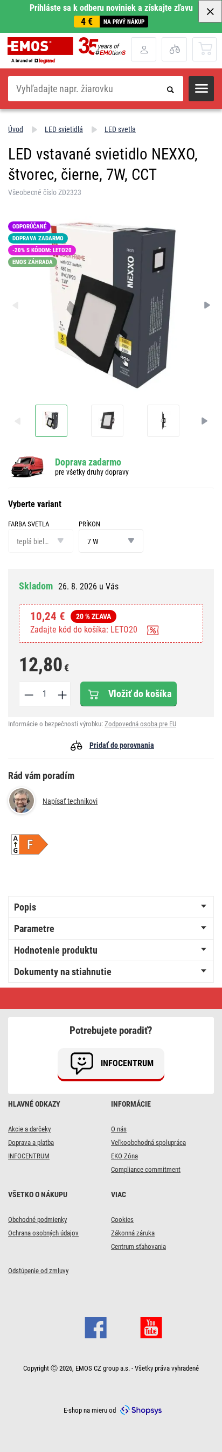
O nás (119, 1129)
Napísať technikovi (70, 801)
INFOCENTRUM (29, 1156)
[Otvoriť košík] (205, 49)
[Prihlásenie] (143, 49)
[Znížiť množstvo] (28, 694)
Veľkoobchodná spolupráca (148, 1142)
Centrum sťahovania (138, 1246)
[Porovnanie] (174, 49)
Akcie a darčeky (29, 1129)
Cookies (122, 1219)
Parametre (34, 928)
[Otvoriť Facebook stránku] (96, 1326)
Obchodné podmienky (37, 1219)
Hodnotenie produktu (56, 950)
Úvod (15, 129)
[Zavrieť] (210, 11)
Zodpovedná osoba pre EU (140, 724)
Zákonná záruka (133, 1233)
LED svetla (120, 129)
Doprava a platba (31, 1142)
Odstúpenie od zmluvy (38, 1271)
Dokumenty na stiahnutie (63, 971)
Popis (25, 907)
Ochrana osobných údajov (43, 1233)
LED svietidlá (64, 129)
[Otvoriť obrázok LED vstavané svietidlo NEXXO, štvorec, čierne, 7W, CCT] (51, 421)
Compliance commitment (146, 1169)
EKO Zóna (124, 1156)
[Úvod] (69, 50)
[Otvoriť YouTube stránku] (151, 1326)
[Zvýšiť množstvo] (61, 694)
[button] (201, 88)
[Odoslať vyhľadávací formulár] (170, 88)
